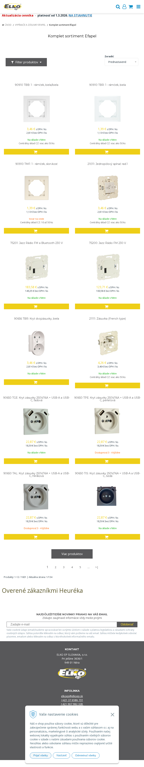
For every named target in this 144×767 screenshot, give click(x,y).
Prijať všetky (40, 755)
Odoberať (127, 624)
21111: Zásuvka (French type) (107, 318)
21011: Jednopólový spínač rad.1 (108, 164)
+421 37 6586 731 (72, 700)
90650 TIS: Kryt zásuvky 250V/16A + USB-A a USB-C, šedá (107, 474)
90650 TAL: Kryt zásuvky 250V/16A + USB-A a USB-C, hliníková (36, 474)
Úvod (8, 24)
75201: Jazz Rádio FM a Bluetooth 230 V (36, 243)
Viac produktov (72, 554)
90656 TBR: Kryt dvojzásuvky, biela (36, 318)
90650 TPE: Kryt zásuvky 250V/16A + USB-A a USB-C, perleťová (107, 399)
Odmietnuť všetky (85, 755)
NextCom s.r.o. (110, 763)
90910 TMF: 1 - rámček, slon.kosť (36, 164)
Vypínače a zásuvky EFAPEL (30, 24)
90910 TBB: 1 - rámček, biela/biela (36, 85)
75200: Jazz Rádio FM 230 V (107, 243)
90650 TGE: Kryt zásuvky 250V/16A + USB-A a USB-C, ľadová (36, 399)
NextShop (65, 763)
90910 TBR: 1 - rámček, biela (107, 85)
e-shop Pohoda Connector (86, 763)
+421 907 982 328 (72, 704)
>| (96, 567)
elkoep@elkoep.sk (72, 696)
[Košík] (130, 6)
